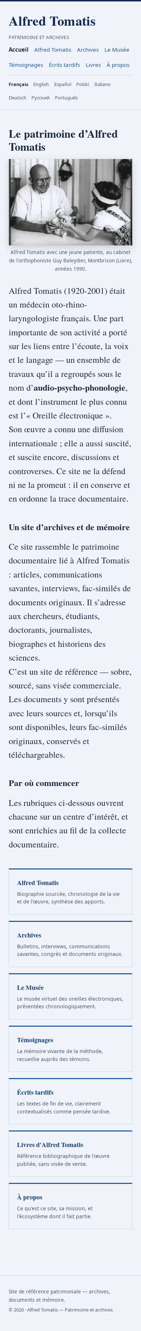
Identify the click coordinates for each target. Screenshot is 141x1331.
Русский (40, 97)
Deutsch (17, 97)
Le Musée (116, 49)
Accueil (19, 49)
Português (66, 97)
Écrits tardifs (64, 64)
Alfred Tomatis (52, 20)
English (41, 84)
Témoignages (26, 64)
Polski (82, 84)
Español (62, 84)
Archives (88, 49)
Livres (93, 64)
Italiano (102, 84)
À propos (118, 64)
